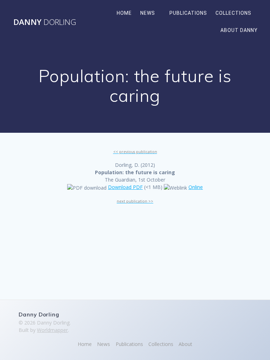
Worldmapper (52, 330)
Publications (188, 13)
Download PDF (125, 187)
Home (124, 13)
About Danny (239, 30)
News (147, 13)
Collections (233, 13)
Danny (44, 22)
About (185, 344)
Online (195, 187)
